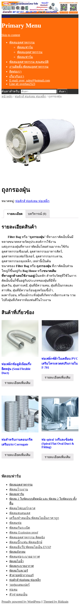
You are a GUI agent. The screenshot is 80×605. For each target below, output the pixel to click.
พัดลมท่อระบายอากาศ (24, 556)
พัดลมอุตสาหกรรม (22, 42)
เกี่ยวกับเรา (16, 76)
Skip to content (11, 35)
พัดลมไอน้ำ (16, 561)
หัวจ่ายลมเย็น (18, 594)
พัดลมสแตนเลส (19, 513)
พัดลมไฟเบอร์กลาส (22, 508)
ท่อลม (13, 589)
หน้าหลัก (7, 96)
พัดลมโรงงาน (18, 489)
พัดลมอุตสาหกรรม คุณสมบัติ (29, 61)
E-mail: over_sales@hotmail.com (29, 80)
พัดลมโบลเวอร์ (18, 570)
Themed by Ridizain (55, 601)
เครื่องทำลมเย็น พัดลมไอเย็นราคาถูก (34, 518)
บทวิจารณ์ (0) (37, 213)
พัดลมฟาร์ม (25, 47)
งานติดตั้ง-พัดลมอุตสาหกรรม (29, 66)
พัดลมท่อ (15, 522)
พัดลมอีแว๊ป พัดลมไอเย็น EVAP (30, 547)
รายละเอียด (15, 213)
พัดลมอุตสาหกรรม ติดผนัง (27, 537)
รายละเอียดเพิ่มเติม (17, 383)
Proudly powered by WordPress (21, 601)
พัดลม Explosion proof (23, 532)
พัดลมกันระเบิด (19, 527)
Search (6, 16)
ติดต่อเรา (15, 71)
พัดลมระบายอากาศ (21, 566)
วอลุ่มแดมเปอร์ (19, 584)
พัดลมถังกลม (17, 551)
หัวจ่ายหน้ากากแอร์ (21, 575)
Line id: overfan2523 (22, 84)
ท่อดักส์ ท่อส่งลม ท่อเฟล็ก (30, 96)
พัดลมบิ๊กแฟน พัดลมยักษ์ (25, 542)
